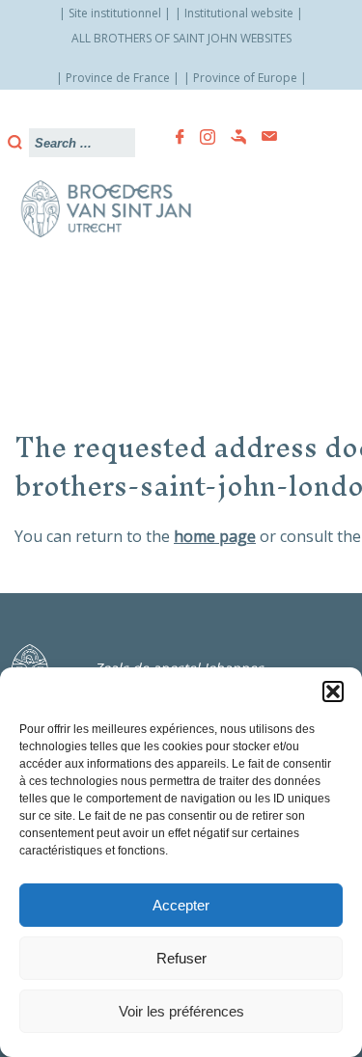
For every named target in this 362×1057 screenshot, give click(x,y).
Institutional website (238, 13)
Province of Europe (245, 77)
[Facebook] (174, 137)
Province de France (118, 77)
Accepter (181, 905)
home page (215, 536)
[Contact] (263, 136)
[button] (333, 691)
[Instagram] (201, 137)
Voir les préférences (181, 1011)
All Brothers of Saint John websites (181, 38)
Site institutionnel (115, 13)
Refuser (181, 958)
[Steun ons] (232, 137)
